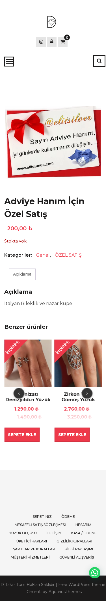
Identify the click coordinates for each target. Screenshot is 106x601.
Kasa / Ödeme (84, 533)
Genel (43, 255)
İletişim (54, 533)
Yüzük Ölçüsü (23, 533)
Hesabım (83, 525)
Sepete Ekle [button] (22, 434)
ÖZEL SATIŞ (68, 255)
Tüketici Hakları (30, 541)
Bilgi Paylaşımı (79, 549)
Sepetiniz (42, 516)
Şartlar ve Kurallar (34, 549)
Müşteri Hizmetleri (30, 557)
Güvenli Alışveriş (76, 557)
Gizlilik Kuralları (74, 541)
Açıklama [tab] (22, 274)
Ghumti (34, 591)
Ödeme (68, 516)
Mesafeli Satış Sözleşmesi (40, 525)
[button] (94, 572)
